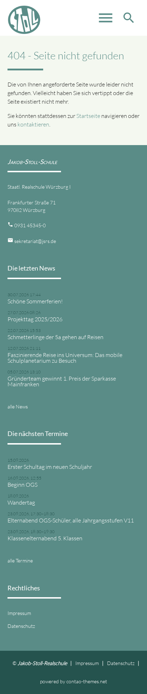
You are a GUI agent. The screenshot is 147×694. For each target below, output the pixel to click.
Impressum (19, 613)
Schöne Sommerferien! (35, 301)
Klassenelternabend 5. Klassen (44, 538)
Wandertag (21, 502)
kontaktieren (33, 124)
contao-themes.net (86, 681)
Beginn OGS (22, 484)
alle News (17, 406)
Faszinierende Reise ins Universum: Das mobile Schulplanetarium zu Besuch (64, 357)
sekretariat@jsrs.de (35, 241)
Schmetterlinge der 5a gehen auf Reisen (55, 337)
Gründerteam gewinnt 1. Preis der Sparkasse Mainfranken (61, 381)
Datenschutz (21, 626)
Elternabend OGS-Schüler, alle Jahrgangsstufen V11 (70, 520)
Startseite (88, 115)
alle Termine (20, 560)
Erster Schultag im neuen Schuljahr (49, 467)
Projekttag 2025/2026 (34, 319)
